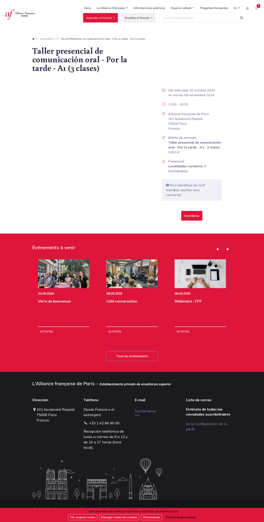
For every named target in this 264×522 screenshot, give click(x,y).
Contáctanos (145, 411)
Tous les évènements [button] (132, 356)
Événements (47, 39)
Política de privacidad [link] (180, 517)
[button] (191, 216)
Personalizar (151, 517)
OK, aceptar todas (82, 517)
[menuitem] (87, 9)
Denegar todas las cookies (119, 517)
